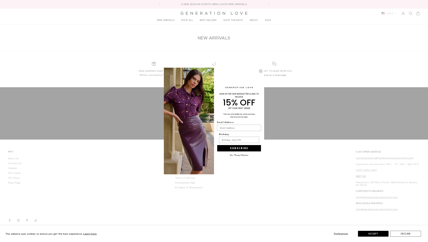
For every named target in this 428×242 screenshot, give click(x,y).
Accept (373, 233)
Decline (405, 233)
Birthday (224, 134)
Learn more (90, 233)
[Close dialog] (261, 71)
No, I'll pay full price (239, 155)
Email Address (225, 122)
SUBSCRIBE (239, 148)
